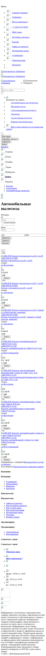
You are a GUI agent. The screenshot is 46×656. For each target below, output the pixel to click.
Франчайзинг (12, 484)
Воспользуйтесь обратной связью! (29, 467)
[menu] (31, 82)
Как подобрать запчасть (16, 506)
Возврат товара (12, 517)
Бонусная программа (15, 510)
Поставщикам (12, 534)
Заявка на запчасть (14, 503)
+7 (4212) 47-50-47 (14, 568)
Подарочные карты (14, 512)
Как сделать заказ (13, 508)
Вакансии (10, 486)
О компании (11, 482)
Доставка (10, 515)
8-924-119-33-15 (13, 563)
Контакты (10, 488)
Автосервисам (12, 532)
